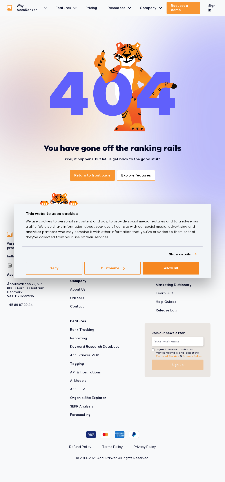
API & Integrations (85, 372)
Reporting (78, 338)
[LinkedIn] (9, 265)
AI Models (78, 380)
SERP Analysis (81, 406)
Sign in (211, 8)
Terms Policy (112, 447)
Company (148, 8)
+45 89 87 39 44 (20, 305)
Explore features (136, 175)
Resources (116, 8)
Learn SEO (164, 293)
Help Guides (166, 302)
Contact (77, 306)
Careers (77, 298)
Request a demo (179, 8)
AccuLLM (77, 389)
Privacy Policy (192, 356)
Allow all (171, 268)
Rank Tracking (82, 329)
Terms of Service (167, 356)
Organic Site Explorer (88, 398)
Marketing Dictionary (174, 284)
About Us (77, 289)
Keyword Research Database (95, 346)
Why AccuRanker (27, 8)
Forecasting (80, 415)
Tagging (77, 364)
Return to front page (92, 175)
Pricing (91, 8)
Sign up (178, 365)
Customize (110, 268)
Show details (180, 254)
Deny (54, 268)
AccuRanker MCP (84, 355)
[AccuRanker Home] (9, 8)
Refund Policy (80, 447)
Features (63, 8)
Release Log (166, 310)
